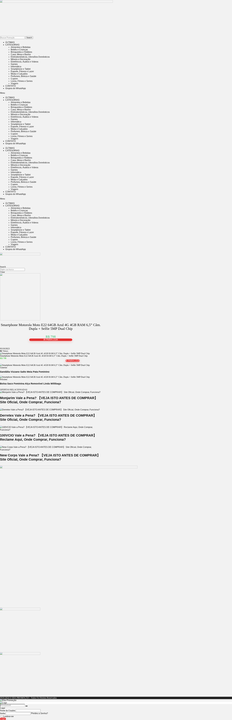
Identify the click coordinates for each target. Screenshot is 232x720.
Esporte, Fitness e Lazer (22, 71)
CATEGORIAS (12, 45)
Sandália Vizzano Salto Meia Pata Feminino (24, 371)
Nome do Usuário (7, 710)
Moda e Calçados (19, 74)
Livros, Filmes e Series (21, 81)
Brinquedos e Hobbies (21, 52)
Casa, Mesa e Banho (21, 54)
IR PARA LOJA (51, 340)
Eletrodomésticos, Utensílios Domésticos (30, 57)
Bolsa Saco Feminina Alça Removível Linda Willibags (30, 383)
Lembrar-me (8, 716)
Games (14, 64)
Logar (3, 719)
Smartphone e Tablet (20, 69)
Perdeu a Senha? (39, 713)
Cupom (14, 79)
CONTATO (10, 86)
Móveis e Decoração (20, 59)
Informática (16, 66)
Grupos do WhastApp (15, 88)
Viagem (14, 83)
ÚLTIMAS (10, 42)
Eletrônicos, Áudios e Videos (24, 62)
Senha (2, 713)
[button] (72, 93)
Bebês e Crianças (19, 49)
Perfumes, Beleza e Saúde (23, 76)
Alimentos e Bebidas (20, 47)
